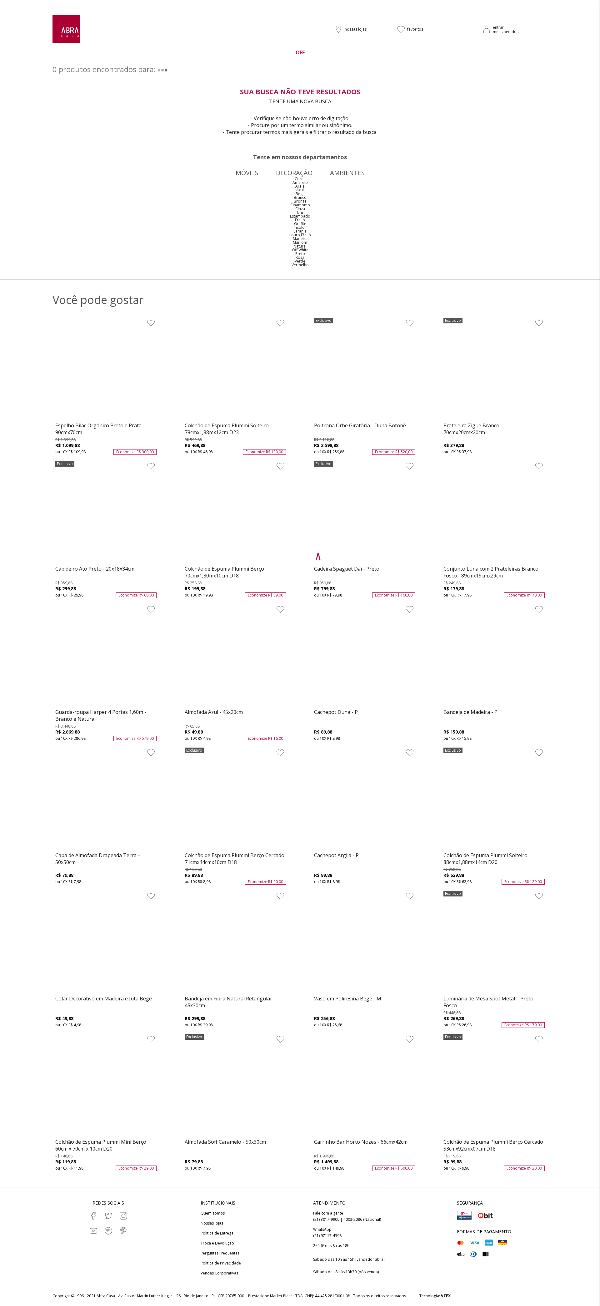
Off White (300, 250)
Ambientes (347, 173)
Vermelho (300, 265)
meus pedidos (505, 31)
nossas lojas (356, 29)
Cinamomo (300, 205)
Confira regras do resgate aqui (343, 5)
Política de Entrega (217, 1233)
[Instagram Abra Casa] (123, 1216)
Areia (300, 186)
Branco (300, 197)
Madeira (300, 238)
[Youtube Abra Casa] (93, 1231)
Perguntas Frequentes (220, 1253)
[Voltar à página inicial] (66, 29)
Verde (300, 261)
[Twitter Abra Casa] (108, 1216)
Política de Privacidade (221, 1263)
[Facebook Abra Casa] (93, 1216)
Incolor (300, 227)
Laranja (300, 231)
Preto (300, 253)
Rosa (300, 257)
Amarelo (300, 182)
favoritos (415, 29)
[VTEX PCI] (464, 1215)
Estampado (300, 216)
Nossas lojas (212, 1223)
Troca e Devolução (217, 1243)
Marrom (300, 242)
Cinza (300, 208)
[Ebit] (485, 1215)
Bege (300, 193)
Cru (300, 212)
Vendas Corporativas (219, 1273)
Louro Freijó (300, 235)
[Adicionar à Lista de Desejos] (151, 323)
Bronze (300, 201)
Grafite (300, 223)
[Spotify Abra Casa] (108, 1231)
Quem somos (213, 1213)
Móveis (247, 173)
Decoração (294, 173)
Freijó (300, 220)
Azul (300, 190)
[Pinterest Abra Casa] (123, 1231)
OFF (300, 52)
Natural (300, 246)
